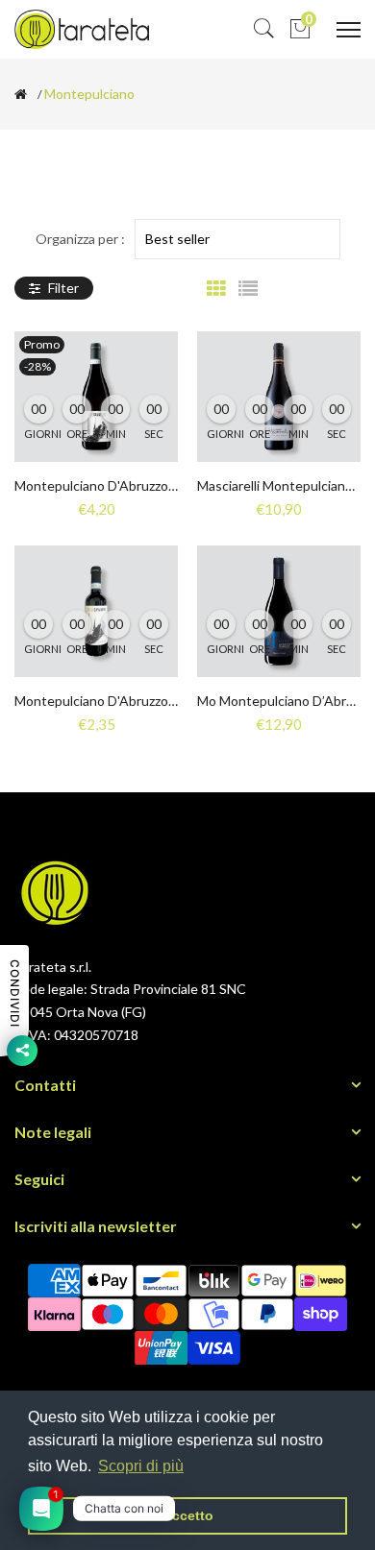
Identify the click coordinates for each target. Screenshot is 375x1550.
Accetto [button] (187, 1515)
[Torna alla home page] (20, 94)
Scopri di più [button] (141, 1466)
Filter (62, 287)
